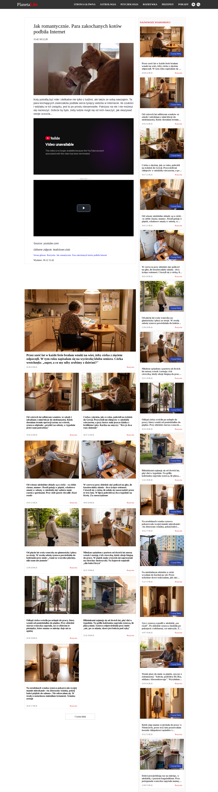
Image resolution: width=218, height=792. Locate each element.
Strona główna (85, 4)
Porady (183, 4)
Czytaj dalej (80, 716)
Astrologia (108, 4)
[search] (198, 4)
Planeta (27, 4)
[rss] (193, 4)
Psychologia (129, 4)
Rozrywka (150, 4)
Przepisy (168, 4)
